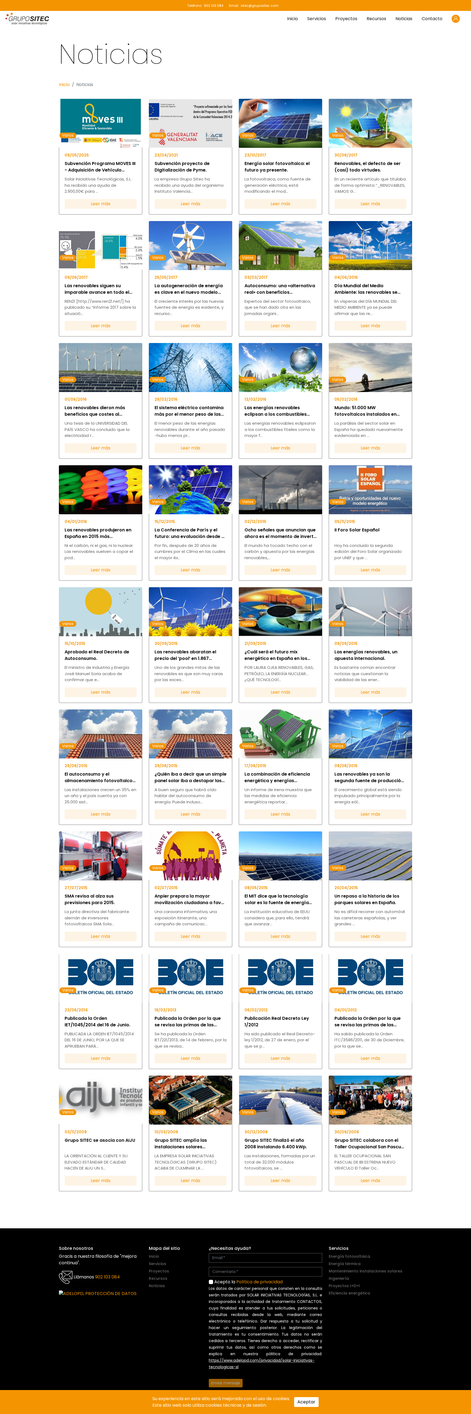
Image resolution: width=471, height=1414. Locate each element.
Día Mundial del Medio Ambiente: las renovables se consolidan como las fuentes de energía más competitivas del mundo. (370, 289)
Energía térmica (345, 1263)
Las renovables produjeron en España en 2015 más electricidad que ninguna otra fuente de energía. (98, 533)
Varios (68, 135)
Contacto (432, 19)
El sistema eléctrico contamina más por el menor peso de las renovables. (189, 411)
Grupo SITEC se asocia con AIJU (100, 1140)
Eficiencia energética (349, 1293)
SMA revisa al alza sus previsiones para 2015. (90, 899)
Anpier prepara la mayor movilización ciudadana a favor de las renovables (190, 899)
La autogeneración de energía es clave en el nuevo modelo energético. (189, 289)
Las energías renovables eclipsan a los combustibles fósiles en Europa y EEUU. (275, 411)
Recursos (376, 19)
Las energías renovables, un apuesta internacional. (365, 655)
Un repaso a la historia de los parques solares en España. (366, 899)
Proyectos (346, 19)
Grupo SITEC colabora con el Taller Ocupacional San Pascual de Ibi (369, 1143)
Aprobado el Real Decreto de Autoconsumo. (97, 655)
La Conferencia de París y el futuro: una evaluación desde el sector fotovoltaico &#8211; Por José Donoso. (190, 533)
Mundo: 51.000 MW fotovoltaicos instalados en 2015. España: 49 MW (365, 411)
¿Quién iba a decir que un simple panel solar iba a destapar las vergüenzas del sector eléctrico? (191, 777)
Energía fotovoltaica (349, 1256)
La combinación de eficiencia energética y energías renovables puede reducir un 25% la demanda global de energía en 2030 (277, 777)
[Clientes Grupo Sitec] (455, 19)
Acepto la (248, 1282)
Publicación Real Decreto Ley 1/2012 (276, 1021)
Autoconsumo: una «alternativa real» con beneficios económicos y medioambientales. (279, 289)
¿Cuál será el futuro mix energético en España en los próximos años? (275, 655)
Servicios (316, 19)
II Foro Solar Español (356, 530)
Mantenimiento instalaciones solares (365, 1271)
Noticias (403, 19)
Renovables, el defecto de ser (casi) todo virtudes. (367, 166)
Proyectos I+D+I (344, 1285)
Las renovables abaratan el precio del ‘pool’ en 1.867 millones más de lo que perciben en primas (191, 655)
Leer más (100, 204)
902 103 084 (214, 5)
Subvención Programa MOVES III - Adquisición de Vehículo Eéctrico (100, 166)
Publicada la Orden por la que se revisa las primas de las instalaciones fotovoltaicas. (188, 1021)
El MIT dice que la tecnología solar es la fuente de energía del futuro (276, 899)
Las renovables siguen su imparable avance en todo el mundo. (97, 289)
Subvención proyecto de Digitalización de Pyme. (182, 166)
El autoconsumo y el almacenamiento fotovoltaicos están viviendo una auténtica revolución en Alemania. (100, 777)
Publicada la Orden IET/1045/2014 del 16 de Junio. (97, 1021)
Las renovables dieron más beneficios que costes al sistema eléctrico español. (95, 411)
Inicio (292, 19)
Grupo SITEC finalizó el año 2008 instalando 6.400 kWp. (275, 1143)
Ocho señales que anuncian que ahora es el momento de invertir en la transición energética (280, 533)
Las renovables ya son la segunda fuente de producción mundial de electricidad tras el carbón (369, 777)
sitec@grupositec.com (260, 5)
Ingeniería (339, 1278)
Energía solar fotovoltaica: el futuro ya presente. (277, 166)
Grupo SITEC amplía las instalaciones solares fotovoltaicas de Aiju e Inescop (189, 1143)
